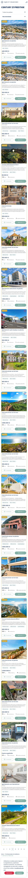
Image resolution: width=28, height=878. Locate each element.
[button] (14, 29)
